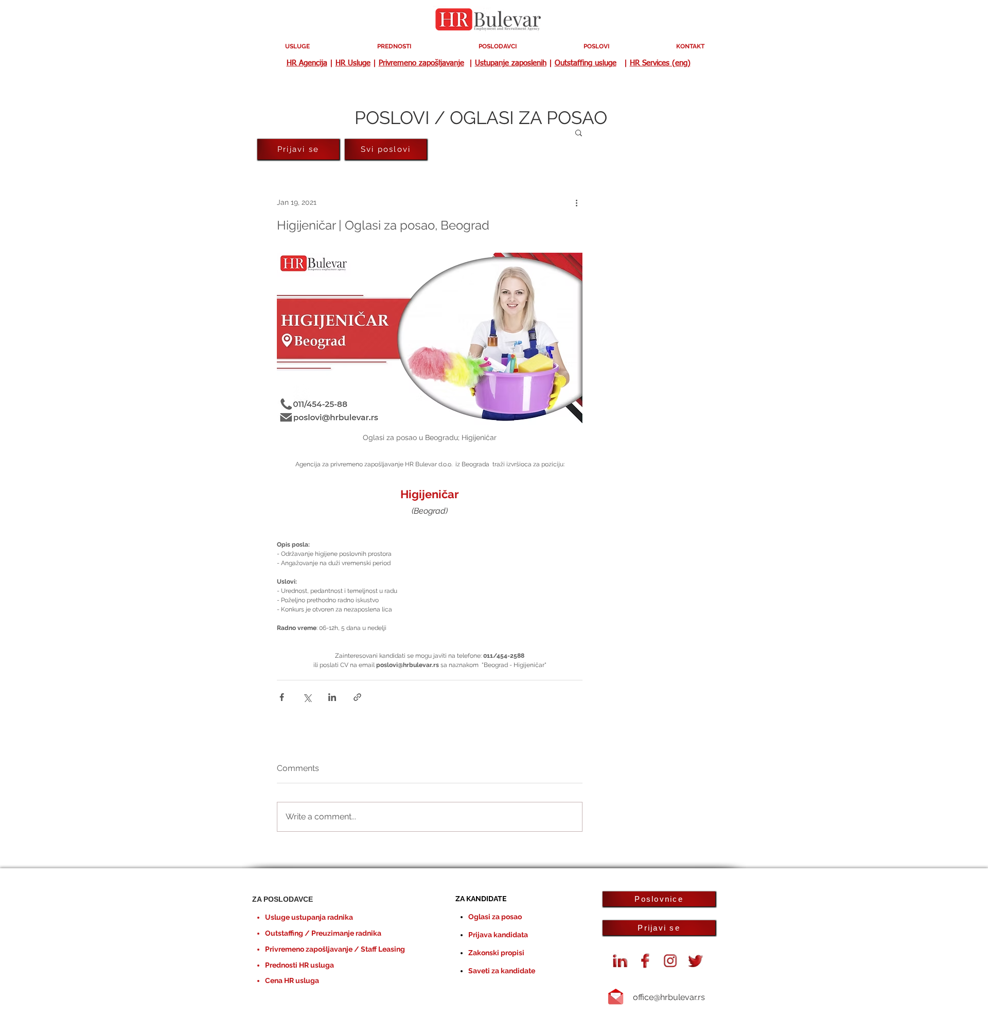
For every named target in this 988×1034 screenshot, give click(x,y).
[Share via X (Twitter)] (307, 697)
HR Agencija (307, 63)
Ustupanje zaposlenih (510, 63)
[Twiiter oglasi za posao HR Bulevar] (695, 961)
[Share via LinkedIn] (332, 697)
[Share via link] (357, 697)
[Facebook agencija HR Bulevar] (645, 961)
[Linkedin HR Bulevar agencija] (620, 961)
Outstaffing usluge (585, 63)
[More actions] (576, 202)
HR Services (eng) (660, 63)
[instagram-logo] (670, 961)
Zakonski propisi (496, 953)
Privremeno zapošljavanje (421, 63)
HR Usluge (353, 63)
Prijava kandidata (498, 935)
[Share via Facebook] (282, 697)
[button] (579, 132)
